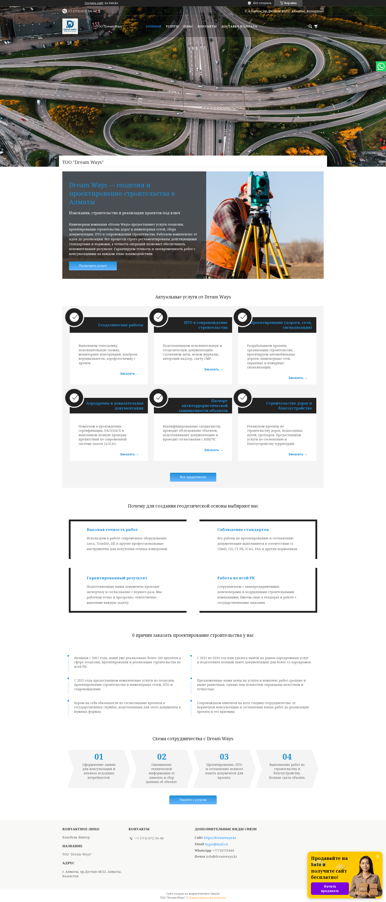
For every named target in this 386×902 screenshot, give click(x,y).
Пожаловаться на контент (207, 898)
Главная (153, 26)
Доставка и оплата (239, 26)
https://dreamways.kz (220, 838)
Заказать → (129, 373)
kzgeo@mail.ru (216, 844)
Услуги (172, 26)
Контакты (207, 26)
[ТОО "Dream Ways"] (78, 26)
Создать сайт (94, 3)
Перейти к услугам (193, 799)
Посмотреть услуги (93, 265)
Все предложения (193, 477)
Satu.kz (215, 894)
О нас (188, 26)
